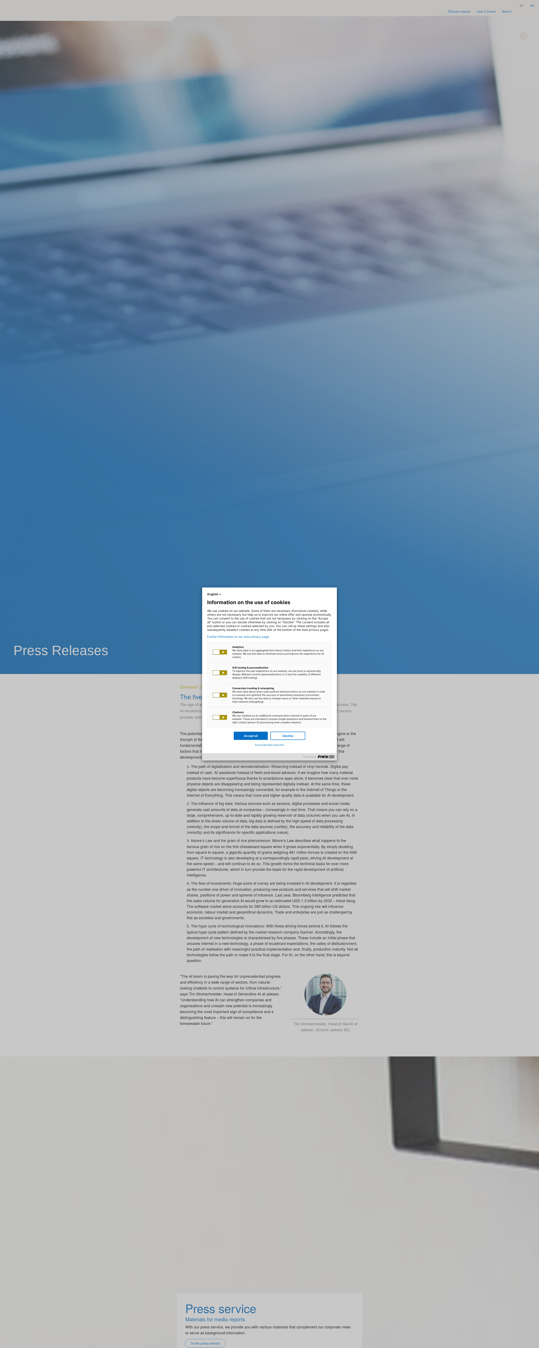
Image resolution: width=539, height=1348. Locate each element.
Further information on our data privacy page (238, 636)
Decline (288, 736)
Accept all (251, 736)
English (212, 594)
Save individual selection (269, 744)
